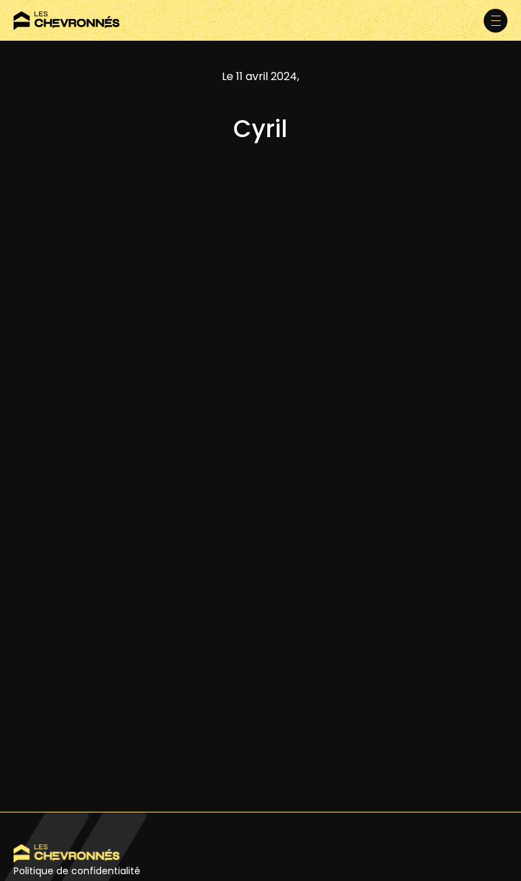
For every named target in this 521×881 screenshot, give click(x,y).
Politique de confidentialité (77, 871)
